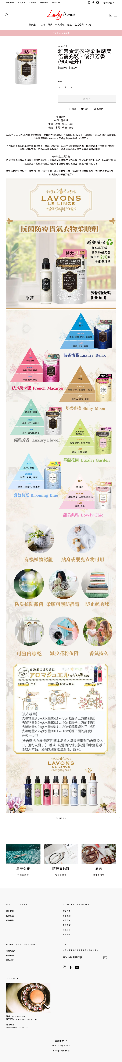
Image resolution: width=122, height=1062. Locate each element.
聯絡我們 (56, 2)
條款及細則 (11, 950)
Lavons (62, 46)
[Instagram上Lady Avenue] (64, 967)
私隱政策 (10, 955)
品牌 (43, 24)
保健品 (89, 24)
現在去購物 (23, 874)
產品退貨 (10, 960)
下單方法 (21, 2)
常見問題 (67, 934)
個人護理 (60, 24)
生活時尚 (79, 24)
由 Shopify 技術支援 (61, 1050)
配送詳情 (44, 2)
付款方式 (33, 2)
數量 (60, 81)
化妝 (69, 24)
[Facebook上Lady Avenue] (70, 967)
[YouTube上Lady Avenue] (77, 967)
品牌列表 (10, 915)
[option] (61, 33)
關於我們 (10, 2)
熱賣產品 (33, 24)
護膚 (50, 24)
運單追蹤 (67, 915)
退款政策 (67, 925)
